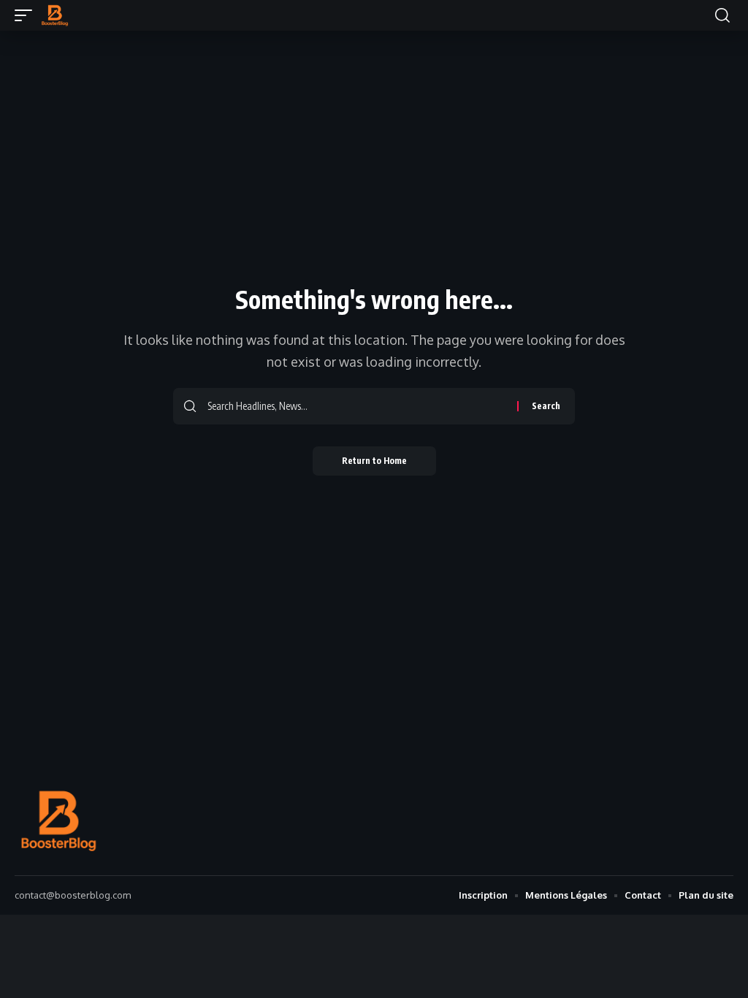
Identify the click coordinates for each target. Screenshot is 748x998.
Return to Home (374, 460)
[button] (27, 15)
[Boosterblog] (54, 15)
